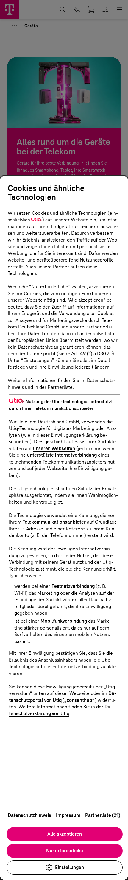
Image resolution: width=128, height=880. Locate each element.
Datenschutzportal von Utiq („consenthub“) (62, 696)
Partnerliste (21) (102, 815)
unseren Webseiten (54, 448)
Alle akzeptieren (64, 834)
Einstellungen (69, 867)
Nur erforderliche (64, 851)
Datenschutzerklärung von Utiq (60, 710)
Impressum (68, 815)
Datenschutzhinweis (29, 815)
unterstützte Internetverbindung (62, 455)
